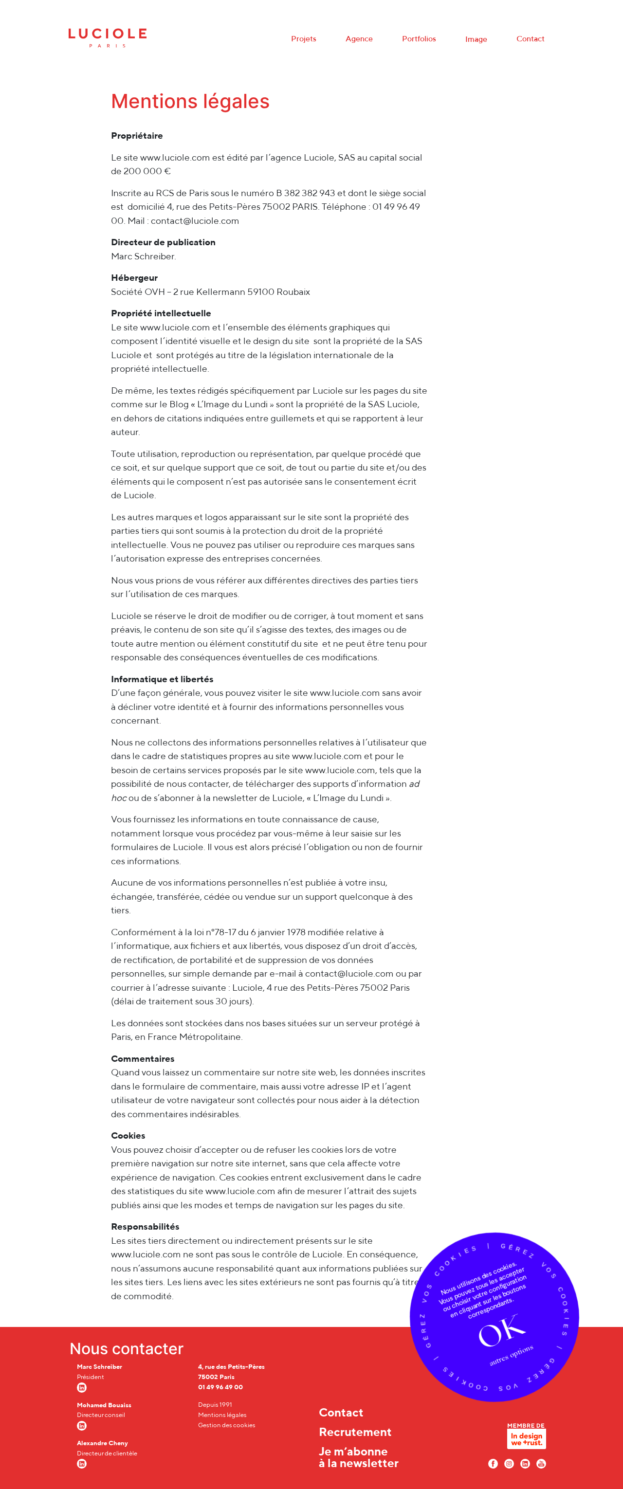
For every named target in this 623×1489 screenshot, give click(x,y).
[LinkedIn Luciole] (525, 1463)
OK (500, 1332)
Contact (530, 38)
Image (476, 39)
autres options (511, 1355)
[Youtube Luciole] (541, 1463)
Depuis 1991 (215, 1404)
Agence (359, 38)
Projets (303, 38)
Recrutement (355, 1431)
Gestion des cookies (227, 1425)
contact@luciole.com (195, 220)
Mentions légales (222, 1414)
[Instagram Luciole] (509, 1463)
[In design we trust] (526, 1439)
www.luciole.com (175, 157)
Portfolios (419, 38)
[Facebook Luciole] (493, 1463)
